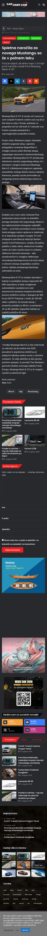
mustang (33, 391)
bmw (12, 890)
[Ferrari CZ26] (35, 440)
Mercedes (28, 894)
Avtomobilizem (24, 33)
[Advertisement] (24, 615)
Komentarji (37, 739)
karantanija (17, 894)
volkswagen (37, 903)
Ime (4, 507)
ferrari (19, 890)
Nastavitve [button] (8, 930)
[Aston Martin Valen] (23, 873)
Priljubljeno (10, 739)
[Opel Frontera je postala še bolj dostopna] (9, 873)
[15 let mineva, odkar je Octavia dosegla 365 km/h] (38, 873)
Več (17, 930)
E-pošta (6, 518)
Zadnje (24, 739)
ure (28, 903)
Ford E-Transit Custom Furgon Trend (29, 747)
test (14, 903)
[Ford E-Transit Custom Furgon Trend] (9, 749)
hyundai (6, 894)
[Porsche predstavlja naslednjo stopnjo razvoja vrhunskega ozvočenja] (12, 412)
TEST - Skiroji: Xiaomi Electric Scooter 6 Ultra (25, 29)
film (26, 890)
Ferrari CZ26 (30, 448)
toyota (21, 903)
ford (12, 391)
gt (21, 391)
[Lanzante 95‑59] (35, 412)
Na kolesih (36, 38)
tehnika (6, 903)
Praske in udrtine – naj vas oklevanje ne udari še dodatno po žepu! (12, 452)
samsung (25, 899)
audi (5, 890)
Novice (14, 33)
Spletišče (6, 529)
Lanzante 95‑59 (32, 420)
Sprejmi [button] (25, 930)
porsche (6, 899)
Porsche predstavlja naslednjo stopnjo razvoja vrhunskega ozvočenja (11, 424)
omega (38, 894)
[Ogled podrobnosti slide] (23, 14)
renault (15, 899)
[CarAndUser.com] (17, 4)
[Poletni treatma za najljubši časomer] (23, 864)
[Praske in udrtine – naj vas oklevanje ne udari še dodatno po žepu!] (12, 440)
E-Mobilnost (23, 38)
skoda (34, 899)
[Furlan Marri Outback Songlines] (9, 773)
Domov (7, 33)
